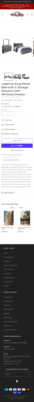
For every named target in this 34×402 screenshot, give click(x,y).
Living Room (8, 297)
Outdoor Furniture (10, 330)
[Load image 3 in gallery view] (25, 77)
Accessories (8, 325)
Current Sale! (8, 257)
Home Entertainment (11, 321)
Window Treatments (11, 265)
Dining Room (8, 301)
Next (21, 207)
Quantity (4, 109)
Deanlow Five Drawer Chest (7, 228)
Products (7, 261)
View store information (11, 160)
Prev (12, 207)
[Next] (32, 77)
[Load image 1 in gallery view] (8, 77)
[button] (2, 15)
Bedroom (7, 305)
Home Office (8, 317)
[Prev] (2, 77)
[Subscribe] (28, 374)
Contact (6, 286)
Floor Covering (9, 269)
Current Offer (8, 281)
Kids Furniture (8, 309)
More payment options (17, 150)
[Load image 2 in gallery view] (17, 77)
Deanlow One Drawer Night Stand (24, 228)
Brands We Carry (9, 277)
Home (6, 253)
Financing (7, 273)
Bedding (6, 313)
